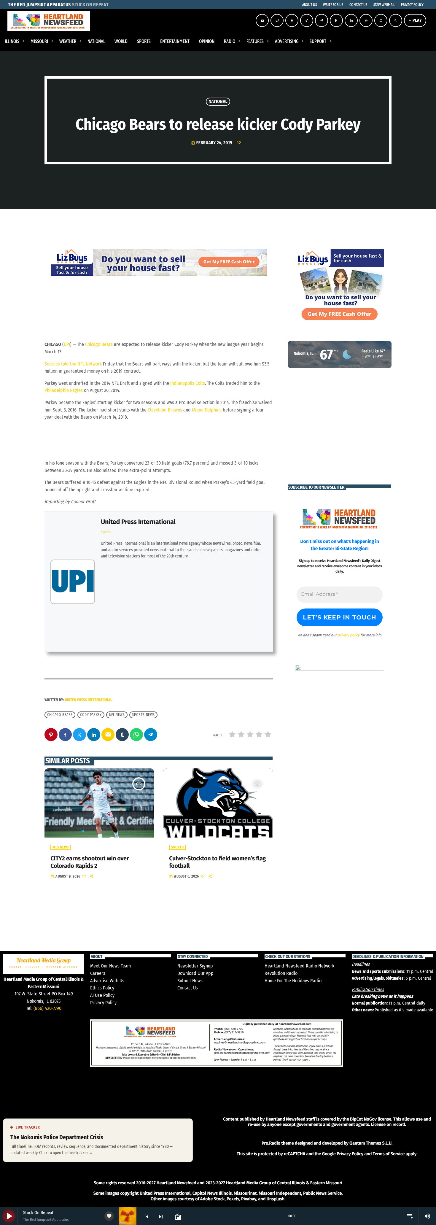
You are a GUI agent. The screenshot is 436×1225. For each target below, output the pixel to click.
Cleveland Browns (165, 410)
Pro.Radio (271, 1143)
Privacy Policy (103, 1002)
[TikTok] (306, 20)
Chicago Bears (99, 344)
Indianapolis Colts (187, 383)
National (218, 101)
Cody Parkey (91, 715)
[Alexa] (380, 20)
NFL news (117, 715)
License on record (388, 1124)
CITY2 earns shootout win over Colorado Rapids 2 (89, 862)
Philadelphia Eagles (63, 390)
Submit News (190, 981)
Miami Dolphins (207, 410)
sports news (143, 715)
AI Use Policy (102, 995)
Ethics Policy (102, 988)
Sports (177, 847)
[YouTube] (262, 20)
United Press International (138, 522)
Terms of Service (389, 1153)
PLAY (415, 20)
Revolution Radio (281, 973)
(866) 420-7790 (47, 1008)
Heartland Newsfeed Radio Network (299, 966)
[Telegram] (321, 20)
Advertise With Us (107, 981)
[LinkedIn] (351, 20)
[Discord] (366, 20)
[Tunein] (291, 20)
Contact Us (187, 988)
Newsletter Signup (195, 966)
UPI (67, 344)
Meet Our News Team (110, 966)
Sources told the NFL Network (73, 364)
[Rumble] (336, 20)
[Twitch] (277, 20)
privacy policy (348, 635)
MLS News (60, 847)
